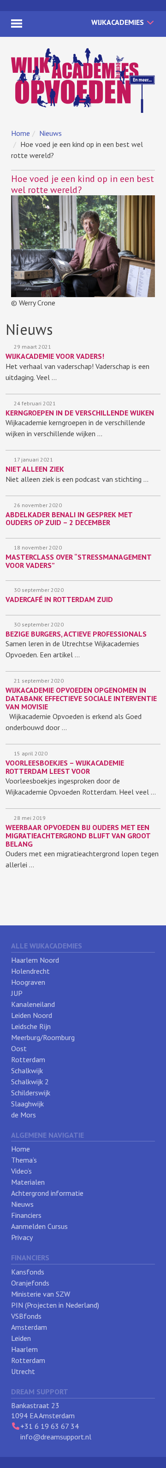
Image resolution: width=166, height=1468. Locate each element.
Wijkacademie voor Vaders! (55, 356)
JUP (17, 993)
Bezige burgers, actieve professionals (76, 633)
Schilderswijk (30, 1092)
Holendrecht (30, 971)
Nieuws (50, 133)
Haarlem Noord (35, 960)
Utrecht (23, 1371)
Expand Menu (16, 23)
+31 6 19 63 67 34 (49, 1426)
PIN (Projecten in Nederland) (55, 1305)
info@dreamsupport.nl (55, 1436)
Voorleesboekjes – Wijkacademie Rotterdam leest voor (65, 767)
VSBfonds (26, 1316)
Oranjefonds (30, 1282)
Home (20, 133)
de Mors (23, 1114)
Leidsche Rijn (31, 1026)
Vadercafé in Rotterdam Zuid (59, 599)
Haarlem (24, 1349)
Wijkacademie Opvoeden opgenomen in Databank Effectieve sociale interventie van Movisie (81, 698)
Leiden (21, 1338)
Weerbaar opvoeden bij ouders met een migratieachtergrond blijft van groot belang (78, 835)
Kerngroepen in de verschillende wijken (80, 412)
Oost (19, 1048)
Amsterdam (29, 1327)
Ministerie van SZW (40, 1293)
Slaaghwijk (27, 1103)
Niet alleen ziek (35, 469)
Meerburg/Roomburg (43, 1037)
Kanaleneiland (33, 1004)
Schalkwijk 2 (30, 1081)
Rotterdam (28, 1059)
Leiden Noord (31, 1015)
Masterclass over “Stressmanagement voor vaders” (78, 561)
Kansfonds (27, 1271)
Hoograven (28, 982)
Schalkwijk (27, 1070)
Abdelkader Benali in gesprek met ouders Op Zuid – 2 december (69, 518)
